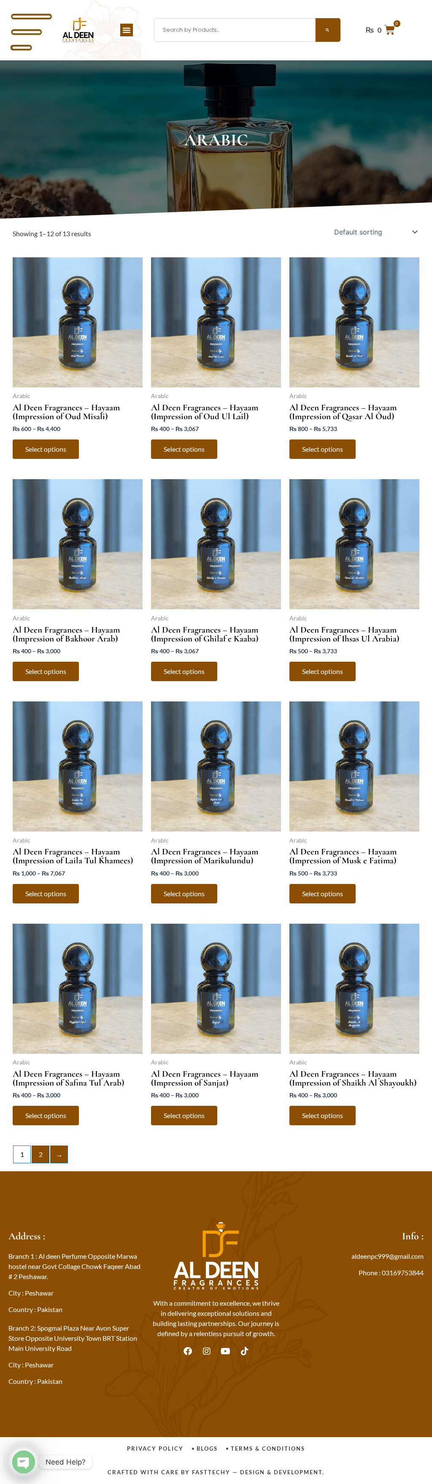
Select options (45, 449)
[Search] (328, 30)
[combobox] (234, 30)
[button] (126, 30)
